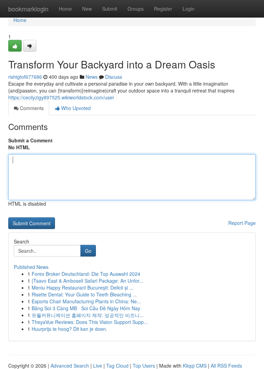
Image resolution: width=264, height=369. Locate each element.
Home (65, 8)
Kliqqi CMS (195, 365)
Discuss (113, 76)
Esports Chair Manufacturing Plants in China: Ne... (86, 301)
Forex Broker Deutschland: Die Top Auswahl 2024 (86, 273)
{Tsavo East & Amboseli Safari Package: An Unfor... (87, 280)
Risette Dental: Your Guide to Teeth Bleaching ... (84, 294)
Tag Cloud (117, 365)
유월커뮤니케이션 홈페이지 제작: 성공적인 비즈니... (88, 315)
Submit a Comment (30, 140)
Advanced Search (70, 365)
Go (88, 250)
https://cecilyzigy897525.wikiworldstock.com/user (61, 97)
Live (97, 365)
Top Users (144, 365)
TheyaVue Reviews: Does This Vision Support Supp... (90, 321)
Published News (31, 266)
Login (189, 8)
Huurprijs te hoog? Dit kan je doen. (69, 328)
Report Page (242, 222)
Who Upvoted (75, 108)
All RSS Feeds (226, 365)
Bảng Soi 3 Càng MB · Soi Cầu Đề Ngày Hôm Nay (86, 308)
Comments (31, 108)
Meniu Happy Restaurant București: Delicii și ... (82, 287)
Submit (109, 8)
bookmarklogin (28, 8)
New (87, 8)
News (92, 76)
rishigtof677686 (25, 76)
